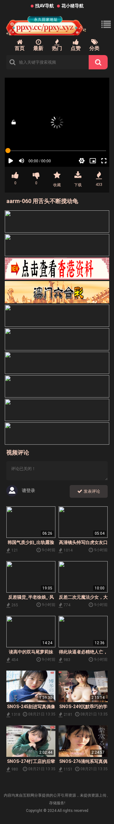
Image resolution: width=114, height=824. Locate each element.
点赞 (76, 48)
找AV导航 (44, 5)
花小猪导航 (72, 5)
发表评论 (91, 491)
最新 (38, 48)
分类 (94, 48)
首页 (20, 48)
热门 (57, 48)
